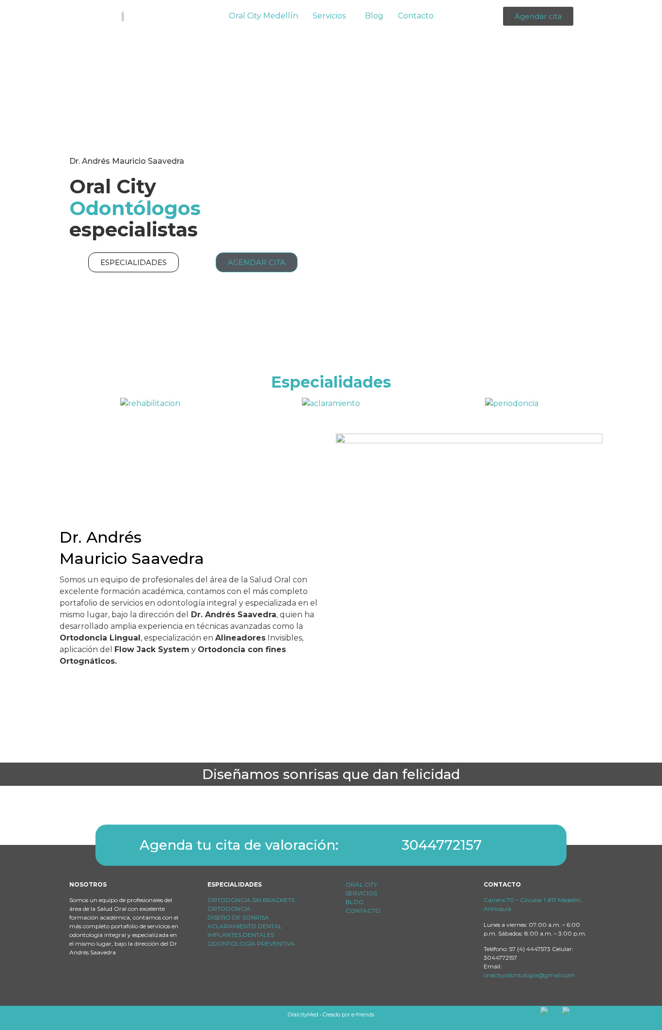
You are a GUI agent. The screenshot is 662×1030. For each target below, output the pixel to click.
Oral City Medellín (263, 15)
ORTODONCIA (229, 908)
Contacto (416, 15)
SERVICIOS (361, 893)
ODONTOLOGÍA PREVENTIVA (251, 943)
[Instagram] (98, 982)
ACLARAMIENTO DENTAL (244, 926)
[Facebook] (78, 982)
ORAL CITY (362, 884)
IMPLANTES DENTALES (240, 934)
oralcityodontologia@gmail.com (529, 975)
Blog (374, 15)
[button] (331, 16)
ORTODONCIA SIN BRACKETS (251, 900)
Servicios (329, 15)
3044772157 (442, 845)
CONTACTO (363, 910)
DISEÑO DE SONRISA (238, 917)
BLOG (354, 901)
